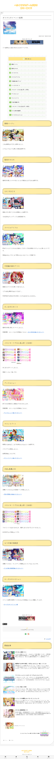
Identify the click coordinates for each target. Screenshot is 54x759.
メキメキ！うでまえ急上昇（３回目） (21, 106)
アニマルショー (15, 93)
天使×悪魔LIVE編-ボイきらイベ (13, 494)
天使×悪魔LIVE (15, 102)
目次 (26, 59)
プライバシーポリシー (27, 754)
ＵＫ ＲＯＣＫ (15, 72)
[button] (49, 411)
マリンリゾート (15, 98)
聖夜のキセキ (15, 68)
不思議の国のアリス (16, 81)
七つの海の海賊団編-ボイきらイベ (13, 568)
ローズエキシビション (17, 115)
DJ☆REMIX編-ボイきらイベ (36, 332)
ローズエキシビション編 (11, 604)
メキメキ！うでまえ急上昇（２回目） (20, 89)
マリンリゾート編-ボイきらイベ (13, 458)
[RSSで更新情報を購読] (28, 634)
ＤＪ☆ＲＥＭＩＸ (16, 85)
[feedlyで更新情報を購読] (25, 634)
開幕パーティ (15, 64)
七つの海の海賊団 (16, 110)
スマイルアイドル (16, 77)
